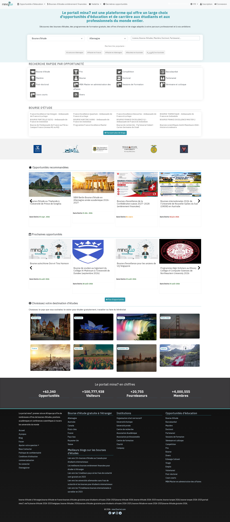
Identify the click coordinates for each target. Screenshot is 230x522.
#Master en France (94, 52)
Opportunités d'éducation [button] (31, 4)
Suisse (70, 444)
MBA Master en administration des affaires (183, 481)
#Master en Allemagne (113, 52)
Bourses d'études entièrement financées (67, 4)
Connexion (221, 4)
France (70, 433)
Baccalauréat (171, 422)
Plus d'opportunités (116, 299)
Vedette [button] (95, 4)
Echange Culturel (173, 459)
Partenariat (170, 433)
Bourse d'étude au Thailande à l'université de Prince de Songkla (45, 202)
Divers (168, 455)
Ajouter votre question (28, 445)
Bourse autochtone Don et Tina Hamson (49, 263)
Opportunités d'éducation (181, 413)
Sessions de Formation (175, 436)
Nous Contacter (25, 449)
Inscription (207, 4)
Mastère (169, 425)
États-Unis (72, 429)
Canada (71, 425)
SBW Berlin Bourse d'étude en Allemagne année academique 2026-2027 (91, 200)
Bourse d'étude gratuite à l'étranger (90, 413)
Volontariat (170, 470)
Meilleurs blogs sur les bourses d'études (87, 451)
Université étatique (125, 422)
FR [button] (194, 4)
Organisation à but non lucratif (129, 418)
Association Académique (127, 433)
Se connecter (24, 464)
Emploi (168, 466)
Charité (120, 444)
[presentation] (31, 201)
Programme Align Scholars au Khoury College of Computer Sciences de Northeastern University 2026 (178, 271)
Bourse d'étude (172, 418)
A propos (22, 434)
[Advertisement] (115, 516)
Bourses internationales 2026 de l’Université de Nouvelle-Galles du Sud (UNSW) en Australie (179, 204)
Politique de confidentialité (30, 452)
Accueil (22, 430)
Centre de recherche (125, 429)
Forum (21, 441)
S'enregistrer (24, 467)
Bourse (168, 451)
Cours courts (171, 478)
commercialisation (179, 3)
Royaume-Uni (73, 440)
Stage (168, 463)
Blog (21, 438)
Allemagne (72, 418)
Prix (167, 448)
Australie (71, 422)
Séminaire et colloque (175, 440)
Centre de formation (125, 440)
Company (120, 448)
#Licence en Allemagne (74, 52)
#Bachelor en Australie (134, 52)
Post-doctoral (171, 474)
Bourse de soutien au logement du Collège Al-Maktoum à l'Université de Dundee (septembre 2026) (91, 271)
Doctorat (169, 429)
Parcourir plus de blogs (116, 132)
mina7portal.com (119, 509)
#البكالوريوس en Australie (155, 52)
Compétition (171, 444)
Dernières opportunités (116, 4)
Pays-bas (72, 436)
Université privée (124, 425)
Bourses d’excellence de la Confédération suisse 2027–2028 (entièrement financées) (133, 204)
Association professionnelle (128, 436)
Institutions (124, 413)
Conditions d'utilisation (28, 456)
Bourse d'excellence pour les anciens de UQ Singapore (136, 265)
